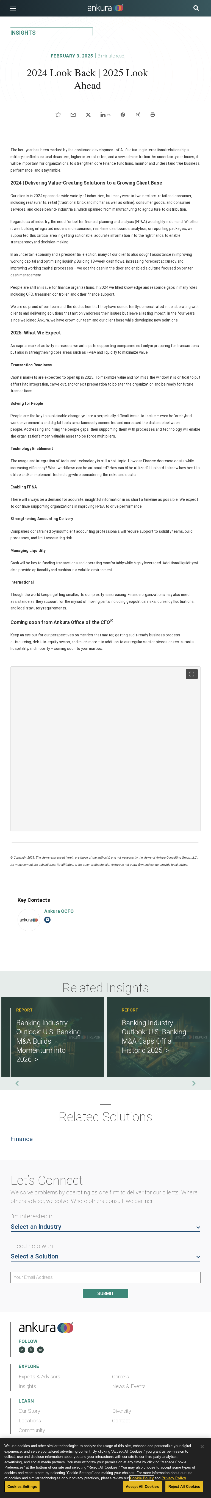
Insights (27, 1386)
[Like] (58, 114)
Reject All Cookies (184, 1487)
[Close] (202, 1447)
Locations (30, 1421)
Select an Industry (36, 1226)
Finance (21, 1139)
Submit (105, 1293)
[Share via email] (73, 114)
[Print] (153, 114)
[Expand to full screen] (192, 674)
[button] (13, 8)
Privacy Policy (174, 1478)
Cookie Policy (142, 1478)
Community (32, 1430)
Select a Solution (34, 1256)
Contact (121, 1421)
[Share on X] (88, 114)
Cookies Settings (22, 1487)
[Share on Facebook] (123, 114)
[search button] (196, 8)
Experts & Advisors (39, 1377)
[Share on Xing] (138, 114)
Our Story (29, 1411)
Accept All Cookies (142, 1487)
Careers (120, 1377)
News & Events (129, 1386)
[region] (105, 1468)
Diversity (121, 1411)
